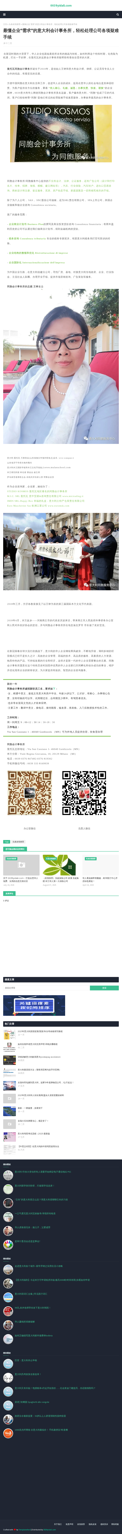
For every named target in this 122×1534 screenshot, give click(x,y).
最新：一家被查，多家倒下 (30, 1108)
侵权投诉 (104, 1524)
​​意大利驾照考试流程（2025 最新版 (34, 1133)
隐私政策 (92, 1524)
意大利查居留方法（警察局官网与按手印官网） (39, 1069)
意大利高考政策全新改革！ (28, 1374)
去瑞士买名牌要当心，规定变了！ (33, 1121)
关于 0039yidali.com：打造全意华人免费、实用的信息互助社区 (20, 880)
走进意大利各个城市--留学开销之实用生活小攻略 (39, 1266)
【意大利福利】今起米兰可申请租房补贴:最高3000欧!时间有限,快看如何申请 (52, 1279)
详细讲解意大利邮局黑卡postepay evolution (39, 1057)
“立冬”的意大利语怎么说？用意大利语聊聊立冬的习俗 (41, 1199)
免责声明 (69, 1524)
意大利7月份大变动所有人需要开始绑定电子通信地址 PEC (43, 1171)
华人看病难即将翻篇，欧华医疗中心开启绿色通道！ (100, 880)
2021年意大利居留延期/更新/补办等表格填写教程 (40, 1031)
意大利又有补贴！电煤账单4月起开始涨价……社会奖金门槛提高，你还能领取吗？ (55, 1388)
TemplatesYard (25, 1529)
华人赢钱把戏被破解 (25, 1321)
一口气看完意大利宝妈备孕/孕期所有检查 (35, 1213)
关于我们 (58, 1524)
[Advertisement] (61, 1483)
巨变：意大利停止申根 (26, 1360)
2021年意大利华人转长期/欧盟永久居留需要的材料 (41, 1095)
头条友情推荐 (14, 24)
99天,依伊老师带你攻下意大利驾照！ (33, 1307)
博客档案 (115, 1524)
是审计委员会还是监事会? (27, 1241)
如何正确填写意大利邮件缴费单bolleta (34, 1335)
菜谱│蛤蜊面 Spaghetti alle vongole (32, 1402)
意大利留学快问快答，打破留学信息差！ (35, 1185)
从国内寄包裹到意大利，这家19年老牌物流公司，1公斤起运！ (46, 1082)
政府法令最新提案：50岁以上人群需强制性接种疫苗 (40, 1415)
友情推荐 (81, 1524)
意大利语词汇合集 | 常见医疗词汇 (31, 1293)
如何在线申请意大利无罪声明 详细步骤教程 (38, 1044)
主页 (5, 24)
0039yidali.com (61, 5)
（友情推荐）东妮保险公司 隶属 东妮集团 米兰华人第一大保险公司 (61, 880)
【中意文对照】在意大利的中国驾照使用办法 (38, 1146)
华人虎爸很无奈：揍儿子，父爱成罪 (32, 1227)
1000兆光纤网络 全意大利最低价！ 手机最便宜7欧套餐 (41, 1429)
